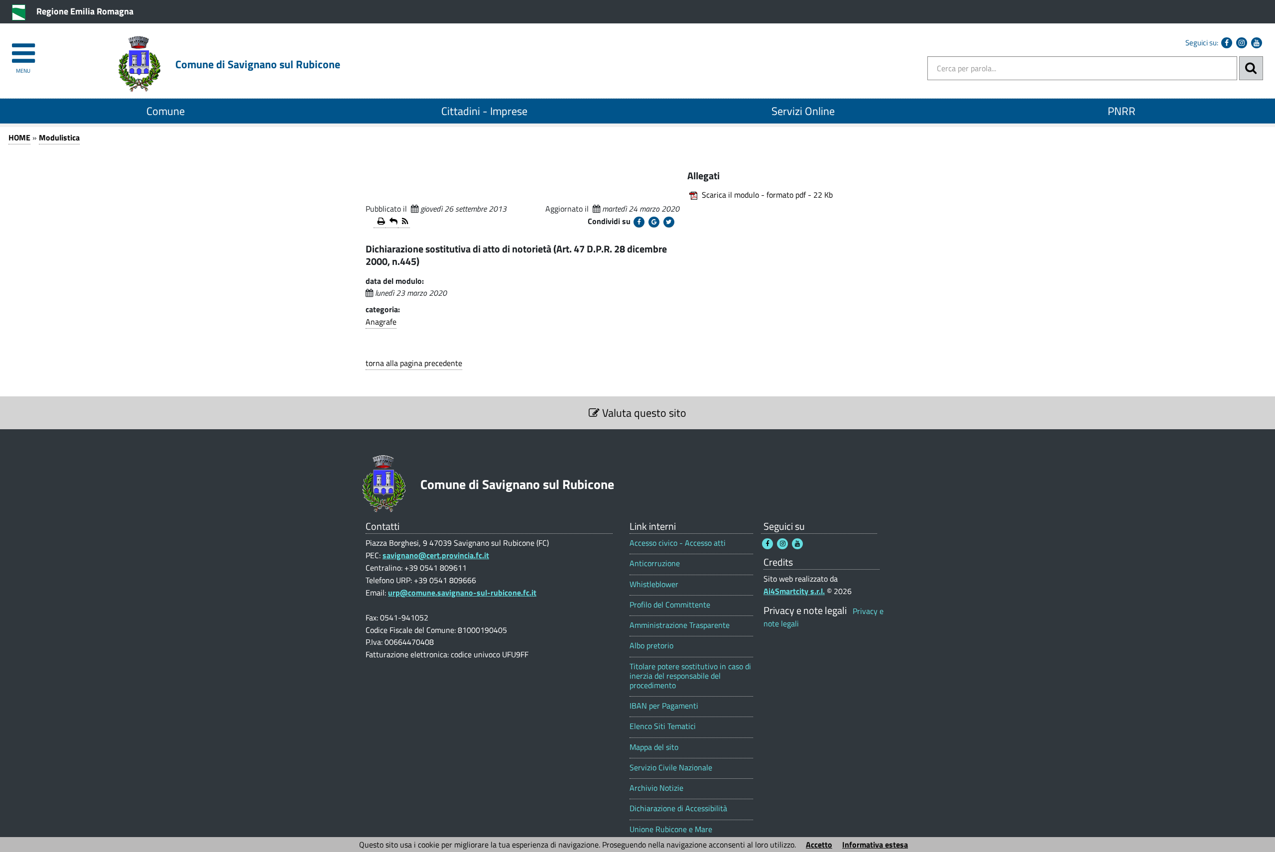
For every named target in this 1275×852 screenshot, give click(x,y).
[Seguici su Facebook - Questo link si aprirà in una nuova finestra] (1226, 42)
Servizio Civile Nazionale (671, 767)
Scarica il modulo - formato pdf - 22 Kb (767, 195)
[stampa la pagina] (379, 222)
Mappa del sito (654, 747)
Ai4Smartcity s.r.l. (794, 591)
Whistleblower (654, 584)
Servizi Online (803, 111)
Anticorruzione (655, 563)
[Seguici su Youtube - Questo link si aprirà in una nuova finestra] (1256, 42)
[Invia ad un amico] (391, 222)
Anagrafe (381, 322)
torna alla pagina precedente (414, 363)
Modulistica (59, 137)
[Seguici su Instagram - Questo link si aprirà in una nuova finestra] (1241, 42)
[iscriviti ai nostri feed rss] (404, 222)
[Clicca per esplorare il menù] (23, 48)
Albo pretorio (651, 645)
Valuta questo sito (643, 413)
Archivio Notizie (656, 788)
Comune (165, 111)
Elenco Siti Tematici (663, 726)
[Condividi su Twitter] (668, 222)
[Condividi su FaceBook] (639, 222)
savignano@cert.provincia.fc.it (435, 555)
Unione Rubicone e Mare (671, 829)
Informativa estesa (875, 845)
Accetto (819, 845)
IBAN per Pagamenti (664, 706)
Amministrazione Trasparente (680, 625)
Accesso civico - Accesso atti (678, 543)
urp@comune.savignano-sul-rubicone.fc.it (462, 593)
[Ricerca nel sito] (1251, 68)
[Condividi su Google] (653, 222)
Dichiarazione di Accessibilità (678, 808)
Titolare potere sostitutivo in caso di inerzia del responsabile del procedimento (690, 676)
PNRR (1122, 111)
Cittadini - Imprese (484, 111)
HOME (19, 137)
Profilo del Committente (670, 604)
